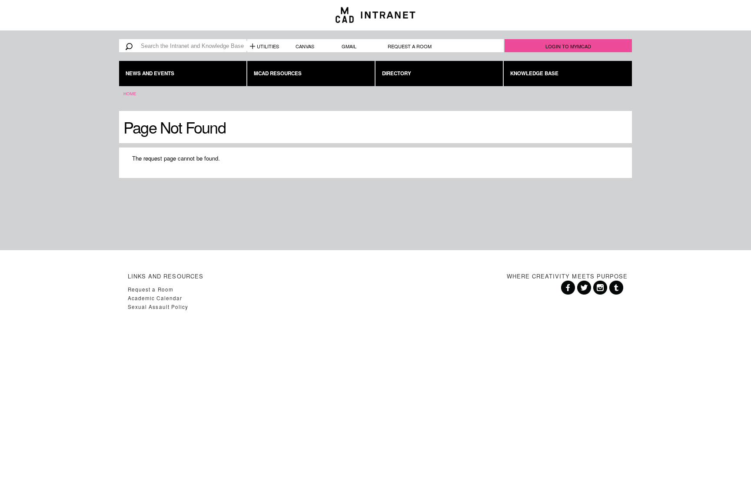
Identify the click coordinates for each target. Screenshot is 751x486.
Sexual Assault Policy (158, 306)
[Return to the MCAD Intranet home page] (375, 15)
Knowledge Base (534, 73)
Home (129, 93)
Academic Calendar (155, 298)
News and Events (150, 73)
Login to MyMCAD (568, 46)
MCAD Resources (278, 73)
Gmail (349, 46)
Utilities (268, 46)
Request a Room (410, 46)
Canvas (305, 46)
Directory (396, 73)
